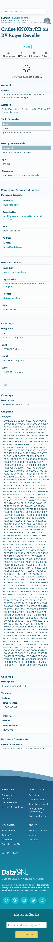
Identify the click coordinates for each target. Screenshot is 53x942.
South (5, 356)
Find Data (12, 853)
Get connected (26, 935)
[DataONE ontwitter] (6, 900)
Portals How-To (11, 844)
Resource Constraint (12, 744)
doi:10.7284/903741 (10, 20)
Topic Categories (10, 119)
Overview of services (8, 796)
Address (7, 238)
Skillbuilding (9, 830)
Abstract (6, 90)
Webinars (7, 839)
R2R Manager (11, 204)
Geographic (7, 328)
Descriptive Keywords (13, 143)
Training (6, 835)
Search (8, 11)
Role (5, 226)
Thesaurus (7, 171)
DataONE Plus (10, 802)
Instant (6, 698)
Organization (9, 212)
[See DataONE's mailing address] (42, 900)
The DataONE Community (36, 810)
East (4, 345)
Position (7, 293)
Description (7, 400)
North (5, 333)
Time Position (10, 703)
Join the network (39, 804)
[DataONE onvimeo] (15, 900)
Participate (35, 795)
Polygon (6, 416)
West (5, 367)
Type (4, 159)
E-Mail (7, 242)
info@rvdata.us (13, 247)
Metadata (20, 11)
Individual (8, 200)
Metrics (33, 835)
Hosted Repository (12, 807)
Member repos (37, 799)
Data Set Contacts (11, 262)
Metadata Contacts (12, 195)
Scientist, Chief (12, 298)
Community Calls (38, 816)
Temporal (6, 693)
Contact (33, 839)
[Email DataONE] (24, 900)
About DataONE (38, 830)
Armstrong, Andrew (14, 272)
